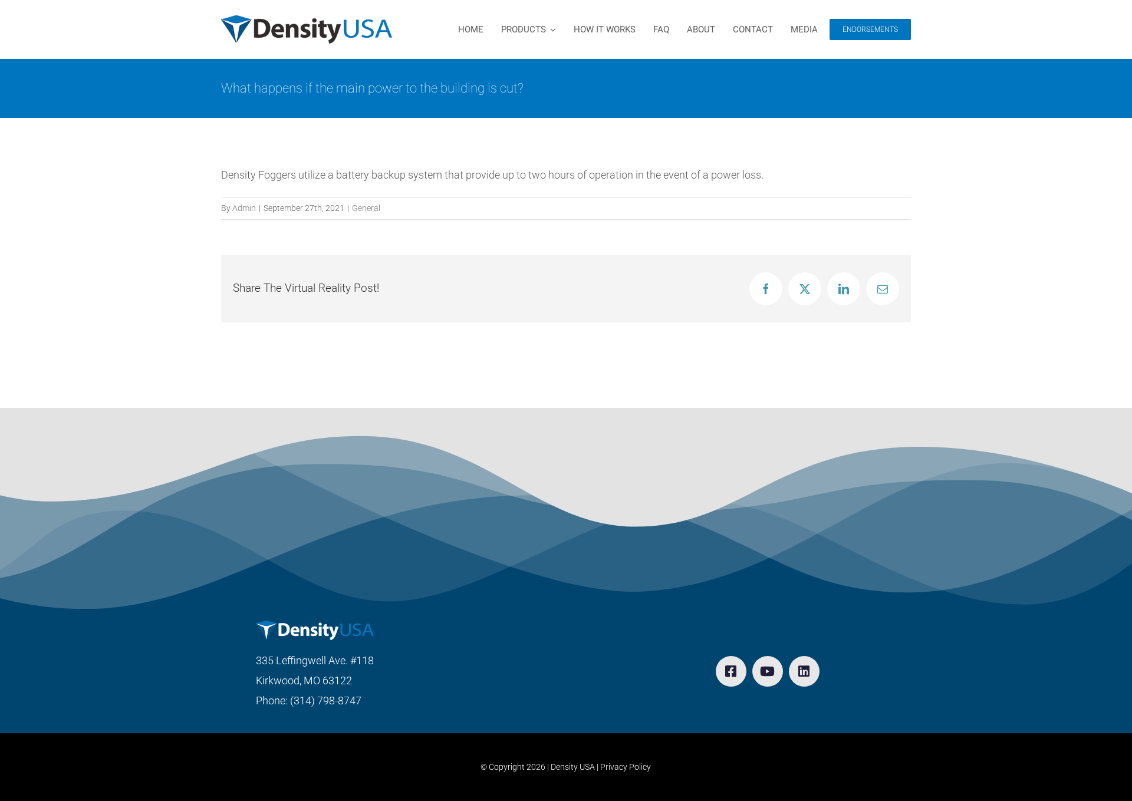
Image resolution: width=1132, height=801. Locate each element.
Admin (244, 208)
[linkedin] (804, 671)
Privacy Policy (625, 767)
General (366, 208)
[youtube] (767, 671)
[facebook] (731, 671)
